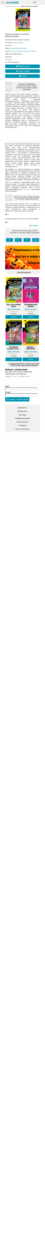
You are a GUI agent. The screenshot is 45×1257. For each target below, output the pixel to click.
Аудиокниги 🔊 (22, 408)
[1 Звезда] (6, 59)
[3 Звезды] (8, 59)
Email (8, 392)
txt (9, 240)
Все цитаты (33, 225)
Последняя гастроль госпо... (13, 348)
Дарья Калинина (30, 352)
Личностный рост (22, 422)
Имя (7, 386)
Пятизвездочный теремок (30, 305)
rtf (27, 240)
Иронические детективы (18, 48)
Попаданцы (22, 425)
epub (36, 240)
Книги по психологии (22, 429)
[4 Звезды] (10, 59)
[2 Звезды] (7, 59)
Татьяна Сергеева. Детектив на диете (23, 51)
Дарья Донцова (17, 43)
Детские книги (22, 411)
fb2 (18, 240)
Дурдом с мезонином (30, 348)
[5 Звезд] (11, 59)
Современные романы (22, 418)
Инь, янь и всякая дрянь (14, 305)
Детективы (22, 415)
